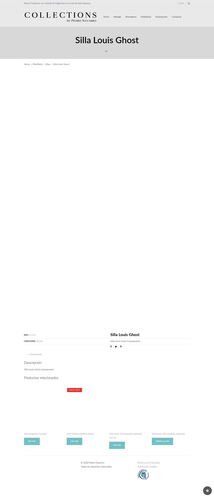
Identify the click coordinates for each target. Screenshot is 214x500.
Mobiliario (38, 64)
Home (27, 64)
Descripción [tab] (36, 354)
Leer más (32, 441)
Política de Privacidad (149, 463)
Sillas (47, 64)
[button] (188, 17)
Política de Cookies (147, 467)
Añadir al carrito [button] (162, 441)
